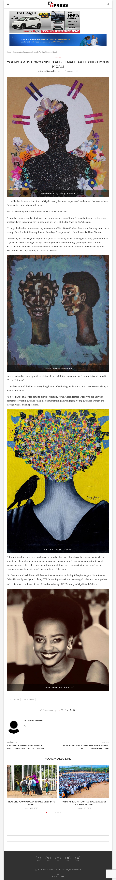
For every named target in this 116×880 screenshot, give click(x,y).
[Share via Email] (74, 710)
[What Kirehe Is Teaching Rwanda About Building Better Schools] (84, 781)
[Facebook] (38, 858)
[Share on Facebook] (64, 710)
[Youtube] (77, 858)
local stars (28, 699)
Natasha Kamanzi (53, 71)
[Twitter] (48, 858)
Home (9, 52)
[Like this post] (62, 710)
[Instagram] (58, 858)
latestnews (13, 699)
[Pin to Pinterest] (70, 710)
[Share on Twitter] (68, 710)
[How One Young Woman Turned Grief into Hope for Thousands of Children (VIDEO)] (32, 781)
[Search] (108, 4)
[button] (10, 788)
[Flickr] (67, 858)
